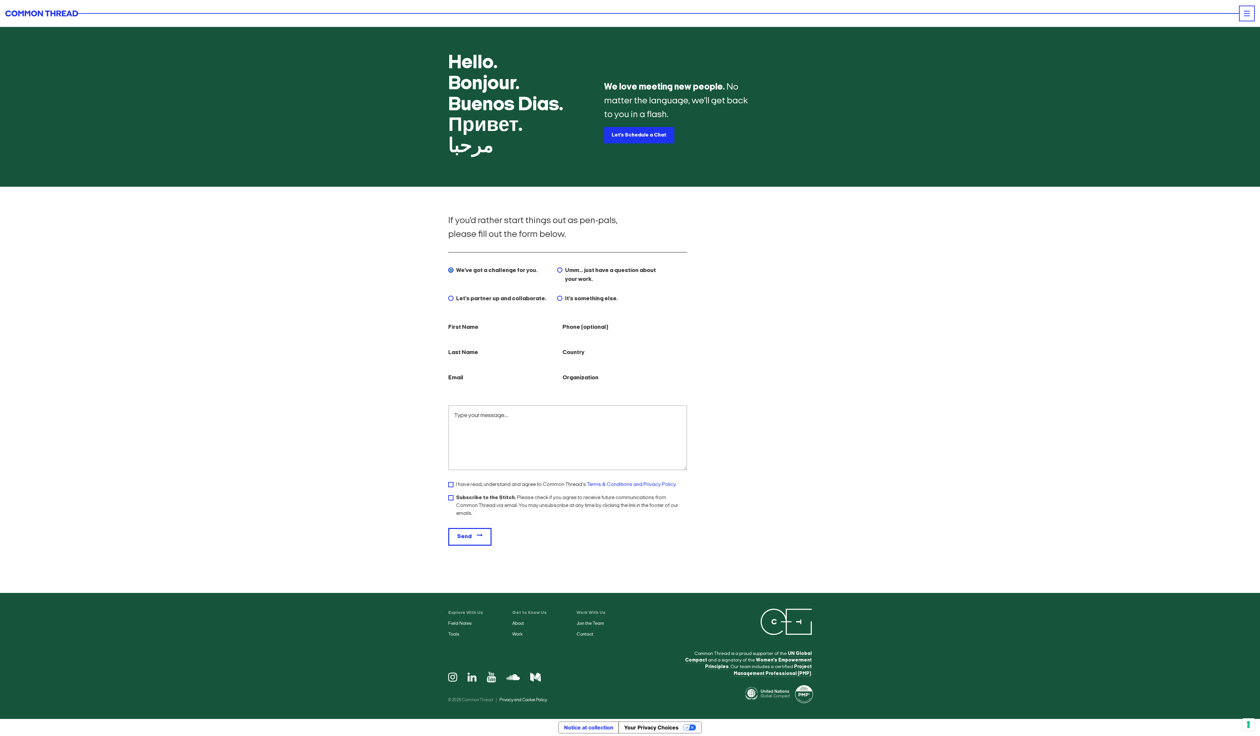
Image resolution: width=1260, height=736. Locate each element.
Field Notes (460, 623)
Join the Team (590, 623)
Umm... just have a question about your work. (610, 275)
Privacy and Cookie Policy (523, 700)
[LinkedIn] (472, 678)
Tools (453, 634)
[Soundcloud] (513, 678)
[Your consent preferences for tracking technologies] (1248, 724)
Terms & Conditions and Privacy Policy (631, 484)
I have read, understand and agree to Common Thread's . (566, 484)
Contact (585, 634)
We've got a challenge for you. (496, 270)
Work (517, 634)
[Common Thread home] (41, 13)
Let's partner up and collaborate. (501, 299)
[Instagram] (452, 678)
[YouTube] (491, 678)
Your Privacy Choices (651, 727)
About (518, 623)
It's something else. (591, 299)
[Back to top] (1247, 590)
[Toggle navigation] (1247, 13)
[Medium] (535, 678)
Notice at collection (588, 727)
